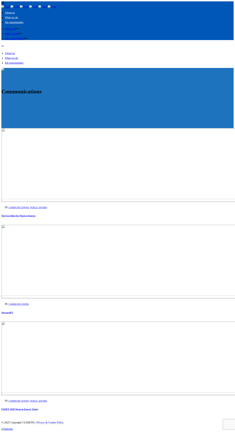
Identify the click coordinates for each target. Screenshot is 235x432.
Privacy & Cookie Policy (50, 422)
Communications (18, 207)
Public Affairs (38, 207)
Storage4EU (7, 312)
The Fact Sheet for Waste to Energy (18, 215)
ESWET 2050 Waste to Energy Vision (19, 409)
